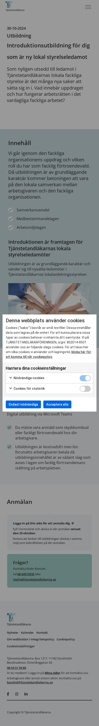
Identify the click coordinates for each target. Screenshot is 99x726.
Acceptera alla (57, 404)
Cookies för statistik (29, 388)
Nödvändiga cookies (28, 378)
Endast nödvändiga (23, 404)
